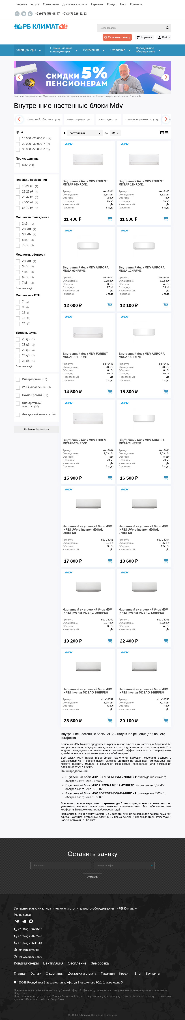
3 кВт (28, 266)
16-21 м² (30, 186)
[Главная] (53, 29)
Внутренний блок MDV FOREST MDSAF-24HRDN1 (85, 442)
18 (26, 317)
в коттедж (108, 119)
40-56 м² (30, 202)
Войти (166, 37)
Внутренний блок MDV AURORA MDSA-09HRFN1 (86, 269)
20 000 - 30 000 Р (36, 143)
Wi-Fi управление (36, 387)
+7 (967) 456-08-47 (47, 13)
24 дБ (28, 360)
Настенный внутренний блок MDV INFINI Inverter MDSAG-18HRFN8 (87, 691)
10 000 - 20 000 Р (36, 138)
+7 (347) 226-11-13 (74, 13)
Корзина (146, 37)
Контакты (136, 4)
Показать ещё (24, 288)
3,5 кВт (29, 234)
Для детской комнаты (39, 414)
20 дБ (28, 339)
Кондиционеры (26, 963)
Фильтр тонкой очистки (31, 405)
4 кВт (28, 271)
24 (26, 323)
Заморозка (100, 963)
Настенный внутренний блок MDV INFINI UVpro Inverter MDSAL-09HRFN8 (87, 529)
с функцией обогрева (42, 119)
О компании (51, 4)
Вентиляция (53, 963)
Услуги (35, 4)
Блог (123, 4)
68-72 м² (30, 207)
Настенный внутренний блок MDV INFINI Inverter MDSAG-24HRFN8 (143, 691)
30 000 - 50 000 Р (36, 149)
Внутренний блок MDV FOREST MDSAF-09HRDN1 (85, 183)
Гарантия (97, 4)
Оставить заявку (118, 37)
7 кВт (28, 245)
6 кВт (28, 277)
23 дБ (28, 355)
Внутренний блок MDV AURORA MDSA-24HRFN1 (142, 442)
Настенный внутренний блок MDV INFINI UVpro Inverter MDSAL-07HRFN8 (143, 529)
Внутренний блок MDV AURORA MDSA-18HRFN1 (142, 355)
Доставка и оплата (75, 4)
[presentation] (19, 77)
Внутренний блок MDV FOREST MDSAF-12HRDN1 (141, 183)
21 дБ (28, 344)
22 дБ (28, 349)
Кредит (112, 4)
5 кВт (28, 239)
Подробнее (20, 993)
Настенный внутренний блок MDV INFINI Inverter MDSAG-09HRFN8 (87, 611)
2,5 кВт (29, 229)
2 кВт (28, 223)
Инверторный (34, 379)
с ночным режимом (142, 119)
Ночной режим (35, 395)
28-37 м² (30, 197)
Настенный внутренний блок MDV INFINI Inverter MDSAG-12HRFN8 (143, 611)
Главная (21, 4)
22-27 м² (30, 191)
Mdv (28, 165)
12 (26, 312)
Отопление (77, 963)
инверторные (79, 119)
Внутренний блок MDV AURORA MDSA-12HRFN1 (142, 269)
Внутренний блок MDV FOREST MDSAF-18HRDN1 (85, 355)
